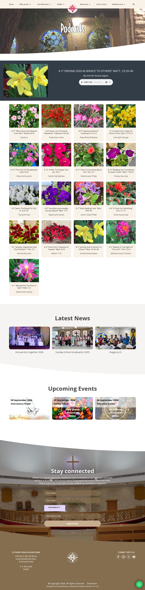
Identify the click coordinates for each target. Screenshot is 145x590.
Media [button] (59, 4)
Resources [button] (84, 4)
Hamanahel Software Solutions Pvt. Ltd (84, 586)
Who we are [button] (24, 4)
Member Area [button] (117, 4)
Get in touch (101, 4)
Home (11, 4)
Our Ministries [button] (43, 4)
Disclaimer (92, 583)
